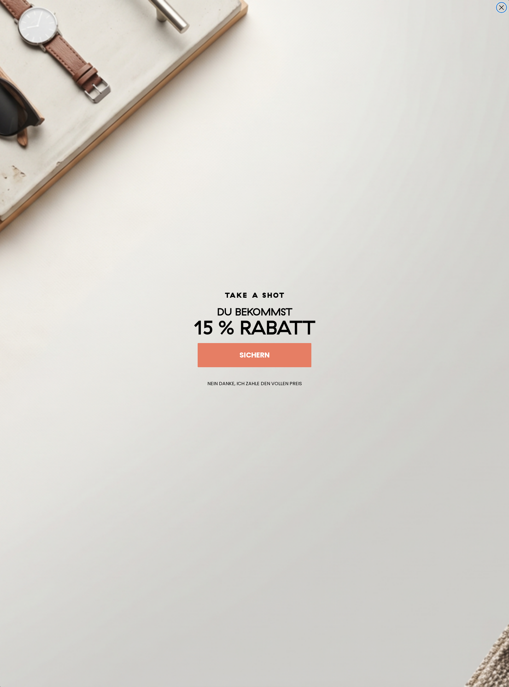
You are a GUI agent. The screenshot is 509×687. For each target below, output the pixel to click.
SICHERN (254, 355)
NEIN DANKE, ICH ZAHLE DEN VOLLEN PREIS (254, 383)
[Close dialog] (501, 7)
